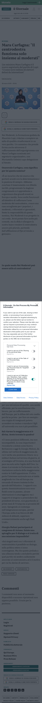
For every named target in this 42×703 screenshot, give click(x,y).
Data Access (21, 398)
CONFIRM (13, 389)
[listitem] (21, 346)
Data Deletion (8, 398)
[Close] (38, 305)
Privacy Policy (34, 398)
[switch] (33, 351)
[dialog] (21, 351)
